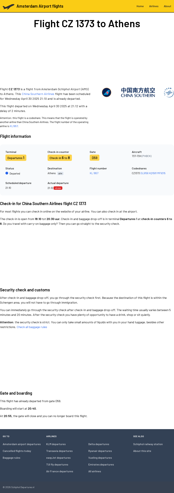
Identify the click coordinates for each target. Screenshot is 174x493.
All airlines (94, 471)
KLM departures (56, 444)
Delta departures (98, 444)
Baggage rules (11, 457)
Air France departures (59, 471)
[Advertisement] (87, 57)
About (167, 6)
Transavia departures (59, 450)
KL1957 (14, 126)
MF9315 (161, 173)
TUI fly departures (57, 464)
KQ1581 (153, 173)
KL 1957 (94, 173)
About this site (142, 450)
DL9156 (144, 173)
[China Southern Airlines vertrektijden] (137, 107)
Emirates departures (101, 464)
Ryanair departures (100, 450)
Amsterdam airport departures (22, 444)
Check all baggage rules (32, 327)
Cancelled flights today (17, 450)
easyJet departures (58, 457)
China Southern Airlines (38, 94)
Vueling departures (100, 457)
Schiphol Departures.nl (22, 487)
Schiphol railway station (148, 444)
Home (140, 6)
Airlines (153, 6)
